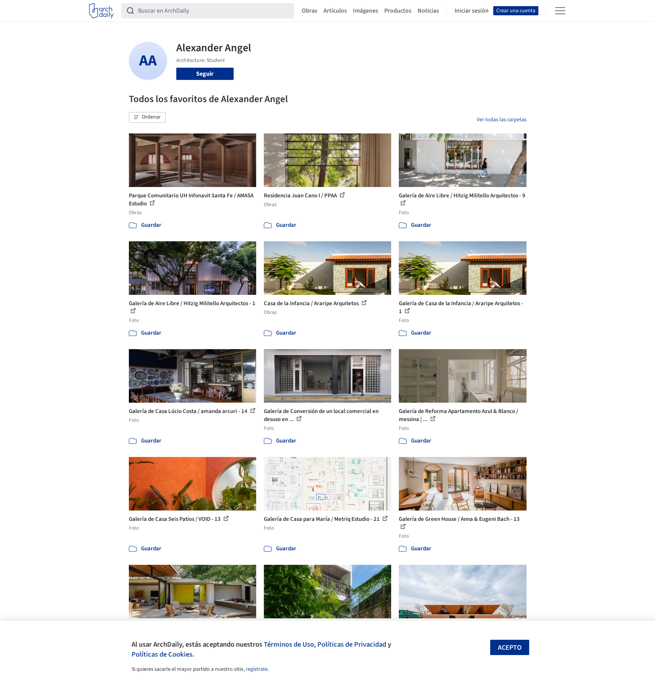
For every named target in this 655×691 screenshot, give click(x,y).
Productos (397, 11)
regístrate (257, 669)
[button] (147, 117)
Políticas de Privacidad (351, 644)
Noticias (428, 11)
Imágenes (365, 11)
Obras (309, 11)
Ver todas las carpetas (502, 119)
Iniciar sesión (472, 11)
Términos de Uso (289, 644)
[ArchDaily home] (101, 10)
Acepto (510, 647)
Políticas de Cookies (162, 654)
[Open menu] (560, 11)
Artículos (335, 11)
